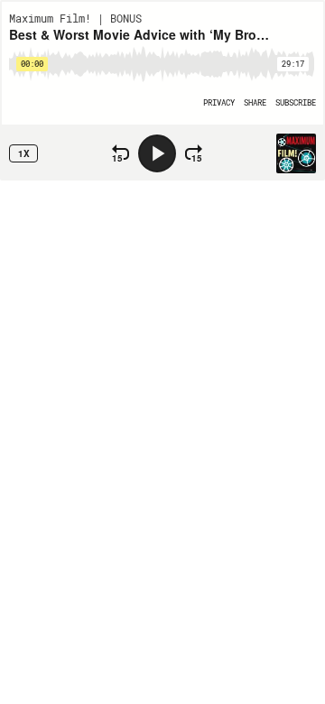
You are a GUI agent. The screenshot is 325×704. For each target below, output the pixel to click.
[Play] (157, 153)
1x (24, 153)
